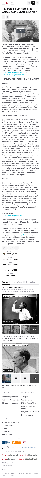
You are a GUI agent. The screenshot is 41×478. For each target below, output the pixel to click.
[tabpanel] (20, 337)
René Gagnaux (11, 254)
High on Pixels (9, 475)
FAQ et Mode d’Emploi (29, 403)
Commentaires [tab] (17, 282)
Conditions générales (10, 397)
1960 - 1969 (10, 275)
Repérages (6, 431)
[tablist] (20, 282)
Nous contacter (27, 415)
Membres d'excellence (10, 423)
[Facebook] (3, 469)
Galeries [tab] (6, 282)
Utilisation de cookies (10, 403)
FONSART (13, 473)
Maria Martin (22, 235)
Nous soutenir (7, 434)
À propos (24, 397)
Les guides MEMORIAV (30, 412)
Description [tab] (30, 282)
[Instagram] (5, 469)
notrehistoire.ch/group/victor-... (14, 73)
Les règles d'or (27, 400)
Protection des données (11, 400)
